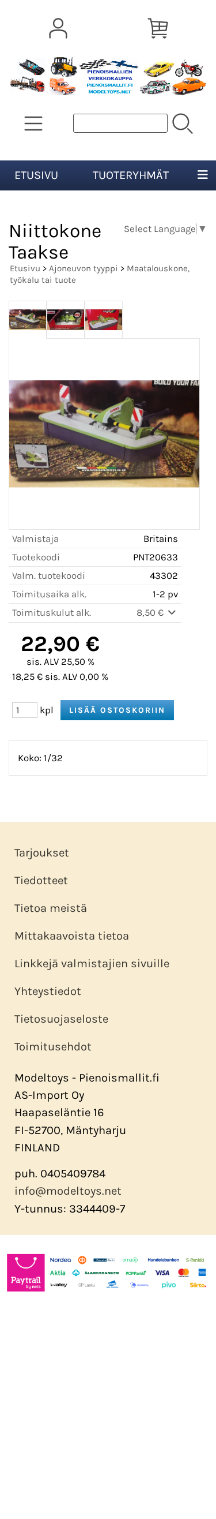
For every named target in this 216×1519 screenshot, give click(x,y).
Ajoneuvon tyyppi (83, 268)
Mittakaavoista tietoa (71, 935)
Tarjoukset (41, 852)
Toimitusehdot (53, 1046)
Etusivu (36, 175)
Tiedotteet (41, 880)
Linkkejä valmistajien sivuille (91, 963)
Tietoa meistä (50, 908)
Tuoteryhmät (131, 175)
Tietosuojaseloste (61, 1019)
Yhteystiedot (47, 991)
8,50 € (151, 612)
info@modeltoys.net (68, 1191)
